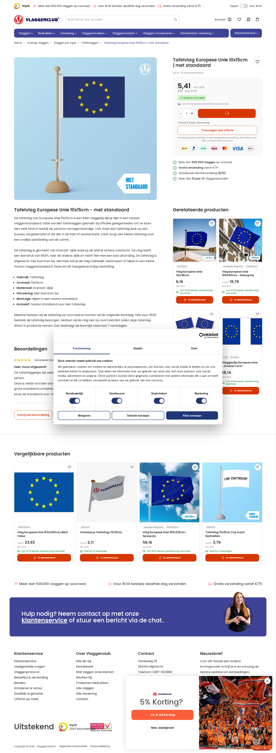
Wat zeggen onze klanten (95, 672)
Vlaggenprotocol (26, 672)
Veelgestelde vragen (29, 666)
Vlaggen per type (65, 43)
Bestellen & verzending (31, 677)
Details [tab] (138, 348)
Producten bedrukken (92, 683)
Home (18, 43)
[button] (212, 223)
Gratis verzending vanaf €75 (182, 6)
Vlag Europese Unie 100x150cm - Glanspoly (238, 273)
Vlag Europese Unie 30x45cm (189, 273)
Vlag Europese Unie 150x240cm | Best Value (42, 534)
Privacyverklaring (100, 746)
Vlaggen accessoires (157, 33)
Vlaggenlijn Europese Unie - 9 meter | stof (240, 364)
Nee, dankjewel (162, 728)
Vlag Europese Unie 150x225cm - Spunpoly (165, 534)
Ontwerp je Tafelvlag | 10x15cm (101, 532)
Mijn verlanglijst (239, 19)
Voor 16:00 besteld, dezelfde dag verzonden (126, 6)
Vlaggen (24, 33)
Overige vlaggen (38, 43)
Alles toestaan (192, 415)
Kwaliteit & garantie (28, 693)
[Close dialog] (267, 681)
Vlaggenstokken (93, 33)
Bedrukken (45, 33)
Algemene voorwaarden (73, 746)
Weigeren (84, 415)
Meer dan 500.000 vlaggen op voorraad (64, 6)
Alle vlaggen (85, 688)
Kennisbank (84, 666)
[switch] (117, 401)
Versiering (67, 33)
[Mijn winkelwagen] (257, 19)
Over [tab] (194, 348)
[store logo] (36, 19)
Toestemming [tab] (81, 348)
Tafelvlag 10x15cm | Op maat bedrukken (225, 534)
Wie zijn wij (83, 661)
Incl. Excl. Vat (244, 6)
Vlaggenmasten (123, 33)
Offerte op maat (26, 699)
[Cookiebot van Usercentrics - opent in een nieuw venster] (202, 335)
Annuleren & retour (28, 688)
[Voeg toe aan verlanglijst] (257, 61)
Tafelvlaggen (90, 43)
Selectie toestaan (138, 415)
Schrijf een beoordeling (33, 415)
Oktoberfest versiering (195, 33)
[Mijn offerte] (248, 19)
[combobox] (122, 19)
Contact (82, 699)
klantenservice (44, 620)
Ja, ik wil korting (162, 715)
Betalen (20, 683)
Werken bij (84, 677)
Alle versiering (86, 693)
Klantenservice (25, 661)
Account (220, 19)
